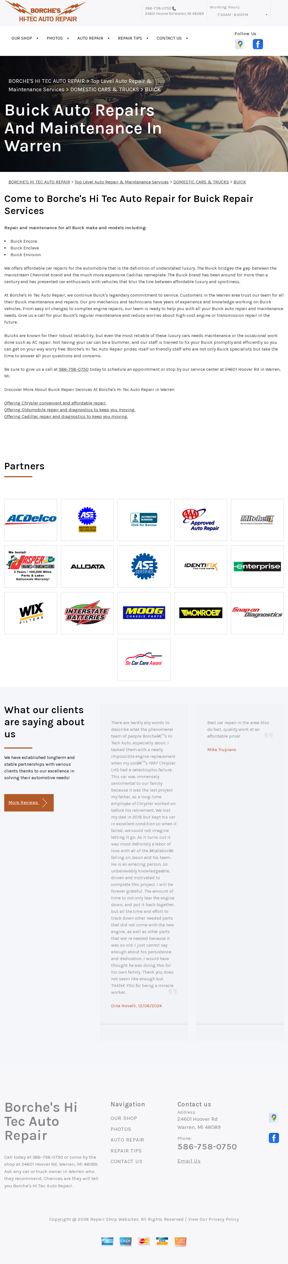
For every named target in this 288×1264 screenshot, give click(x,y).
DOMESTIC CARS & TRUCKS (104, 89)
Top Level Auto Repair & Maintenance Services (122, 182)
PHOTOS (55, 38)
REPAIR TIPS (130, 38)
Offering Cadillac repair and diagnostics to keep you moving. (66, 416)
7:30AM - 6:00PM (232, 14)
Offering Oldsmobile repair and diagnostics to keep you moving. (69, 409)
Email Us (189, 1161)
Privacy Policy (224, 1219)
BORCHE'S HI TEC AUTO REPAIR (46, 81)
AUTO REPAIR (90, 38)
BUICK (153, 89)
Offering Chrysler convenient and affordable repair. (55, 403)
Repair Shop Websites (114, 1219)
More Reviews (23, 802)
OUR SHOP (22, 38)
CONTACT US (169, 38)
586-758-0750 (158, 8)
